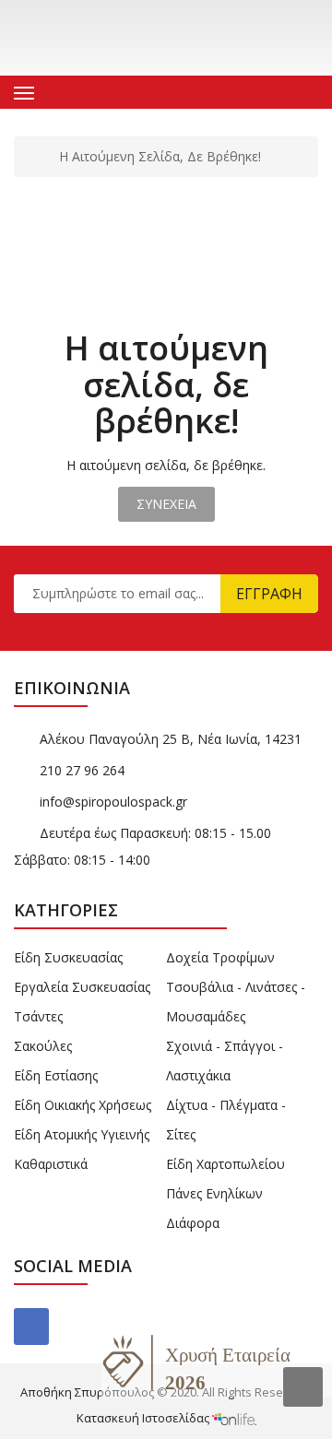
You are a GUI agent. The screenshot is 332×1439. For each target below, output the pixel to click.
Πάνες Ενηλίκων (214, 1193)
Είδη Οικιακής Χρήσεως (82, 1105)
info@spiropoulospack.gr (113, 801)
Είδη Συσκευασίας (68, 957)
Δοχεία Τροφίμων (220, 957)
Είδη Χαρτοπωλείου (225, 1164)
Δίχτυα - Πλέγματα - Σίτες (226, 1119)
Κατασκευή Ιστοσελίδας (144, 1418)
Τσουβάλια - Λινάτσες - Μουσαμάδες (235, 1001)
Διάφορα (192, 1223)
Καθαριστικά (51, 1164)
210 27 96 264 (82, 770)
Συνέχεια (166, 504)
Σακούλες (43, 1046)
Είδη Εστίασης (56, 1075)
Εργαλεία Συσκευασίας (82, 987)
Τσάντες (38, 1016)
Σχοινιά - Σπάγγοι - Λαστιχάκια (224, 1060)
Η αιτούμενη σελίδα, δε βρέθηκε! (160, 156)
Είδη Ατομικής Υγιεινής (81, 1134)
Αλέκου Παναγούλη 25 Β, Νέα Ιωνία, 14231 (171, 739)
